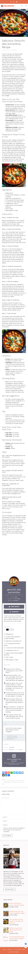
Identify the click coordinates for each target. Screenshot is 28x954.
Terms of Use (10, 949)
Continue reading (9, 889)
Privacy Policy (18, 949)
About (4, 949)
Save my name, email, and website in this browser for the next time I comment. (14, 829)
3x (12, 629)
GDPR (23, 949)
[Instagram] (14, 2)
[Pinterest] (16, 2)
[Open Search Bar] (22, 6)
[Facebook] (11, 2)
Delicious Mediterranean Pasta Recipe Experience (14, 780)
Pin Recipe (14, 611)
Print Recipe (15, 606)
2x (10, 629)
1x (7, 629)
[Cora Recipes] (7, 6)
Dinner (4, 779)
